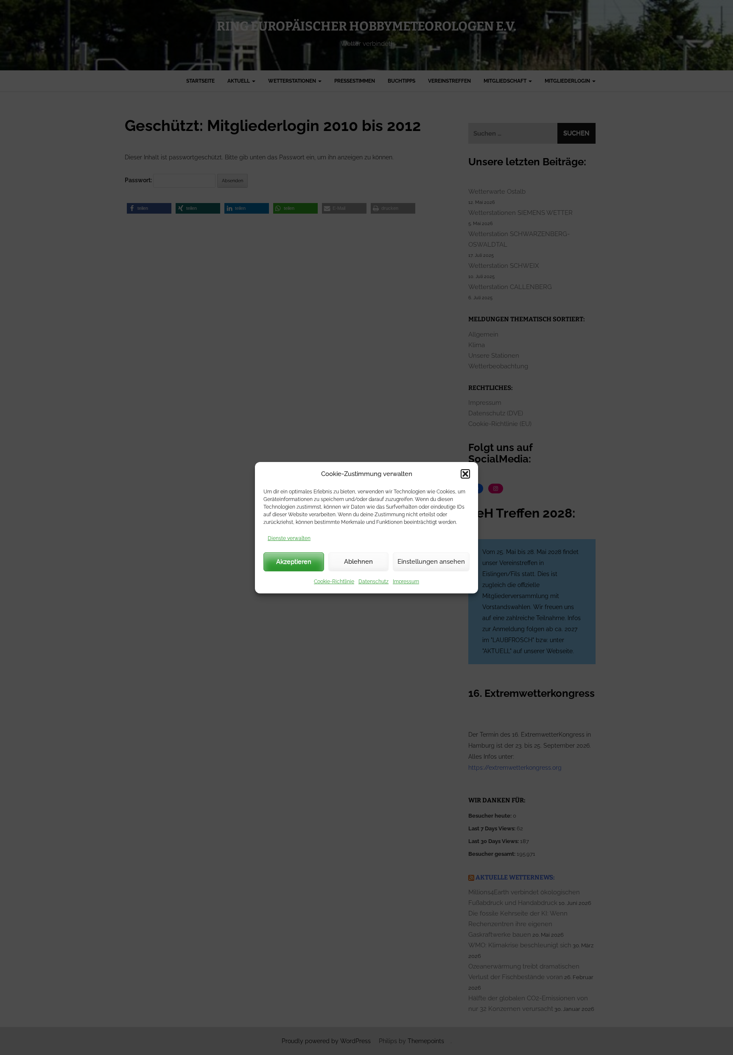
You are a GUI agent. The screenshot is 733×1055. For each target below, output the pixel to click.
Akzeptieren (293, 561)
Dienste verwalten (289, 538)
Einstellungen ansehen (431, 561)
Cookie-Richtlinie (334, 582)
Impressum (406, 582)
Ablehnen (358, 561)
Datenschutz (373, 582)
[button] (465, 474)
